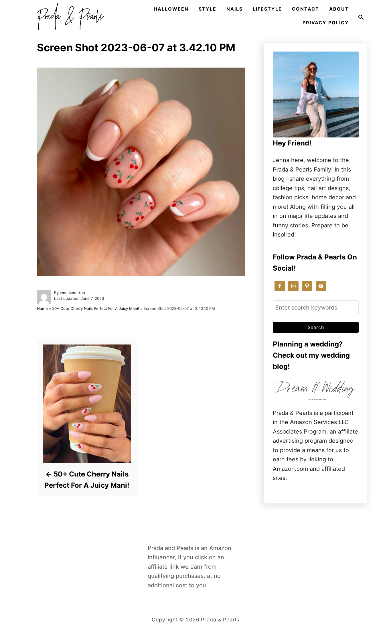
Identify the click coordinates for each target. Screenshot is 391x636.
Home (42, 308)
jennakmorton (72, 292)
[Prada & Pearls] (68, 17)
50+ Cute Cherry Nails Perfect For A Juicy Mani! (95, 308)
